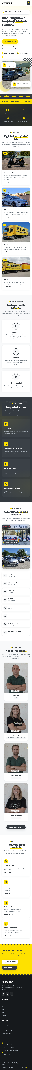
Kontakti (4, 1015)
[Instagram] (7, 994)
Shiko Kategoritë (9, 46)
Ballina (3, 1004)
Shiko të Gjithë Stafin (15, 827)
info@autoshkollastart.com (11, 1050)
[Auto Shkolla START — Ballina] (7, 3)
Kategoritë (4, 1007)
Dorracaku (4, 1028)
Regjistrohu (9, 182)
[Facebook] (3, 994)
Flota (3, 1009)
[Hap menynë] (28, 3)
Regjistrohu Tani (9, 41)
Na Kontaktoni (8, 967)
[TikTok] (11, 994)
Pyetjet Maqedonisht (7, 1031)
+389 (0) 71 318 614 (9, 1047)
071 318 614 (11, 962)
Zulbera (28, 1067)
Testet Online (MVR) (7, 1033)
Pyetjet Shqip (5, 1025)
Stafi (3, 1012)
